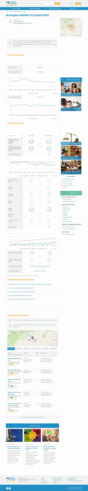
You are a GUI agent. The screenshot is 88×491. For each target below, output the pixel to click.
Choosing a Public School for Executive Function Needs (31, 448)
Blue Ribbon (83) (66, 209)
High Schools (18, 348)
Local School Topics (68, 181)
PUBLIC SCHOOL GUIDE (55, 8)
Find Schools (44, 481)
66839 (22, 21)
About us (43, 479)
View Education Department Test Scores (40, 266)
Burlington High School (44, 320)
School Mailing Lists (71, 479)
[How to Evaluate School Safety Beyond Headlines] (14, 435)
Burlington (16, 21)
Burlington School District (40, 271)
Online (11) (65, 215)
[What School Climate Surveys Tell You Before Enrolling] (50, 435)
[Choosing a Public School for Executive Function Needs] (32, 435)
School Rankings (44, 482)
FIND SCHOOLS (16, 8)
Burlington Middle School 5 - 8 (46, 325)
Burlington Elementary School (14, 380)
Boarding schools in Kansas (69, 229)
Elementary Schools (36, 348)
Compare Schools (57, 481)
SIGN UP (78, 4)
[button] (29, 340)
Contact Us (55, 482)
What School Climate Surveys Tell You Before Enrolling (50, 448)
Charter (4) (65, 213)
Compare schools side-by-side (69, 201)
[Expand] (9, 337)
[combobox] (39, 3)
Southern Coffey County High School (14, 393)
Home (42, 478)
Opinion (65, 187)
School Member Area (71, 478)
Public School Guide (57, 479)
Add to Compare (13, 366)
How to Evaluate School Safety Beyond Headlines (13, 447)
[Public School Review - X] (7, 488)
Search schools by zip (67, 199)
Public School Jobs (68, 183)
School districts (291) (67, 221)
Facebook (9, 488)
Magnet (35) (65, 211)
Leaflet (50, 345)
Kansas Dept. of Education (68, 234)
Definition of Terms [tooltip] (12, 135)
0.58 (49, 227)
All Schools (11, 348)
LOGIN (71, 4)
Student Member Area (58, 478)
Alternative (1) (66, 219)
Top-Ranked (65, 207)
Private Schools (53, 348)
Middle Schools (27, 348)
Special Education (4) (67, 217)
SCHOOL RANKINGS (35, 8)
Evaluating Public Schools (69, 179)
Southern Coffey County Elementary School (14, 404)
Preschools (45, 348)
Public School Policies (68, 185)
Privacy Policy (78, 489)
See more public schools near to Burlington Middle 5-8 (32, 417)
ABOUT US (73, 8)
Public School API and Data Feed (74, 481)
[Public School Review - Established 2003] (11, 3)
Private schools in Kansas (68, 227)
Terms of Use (71, 489)
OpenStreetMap (54, 345)
